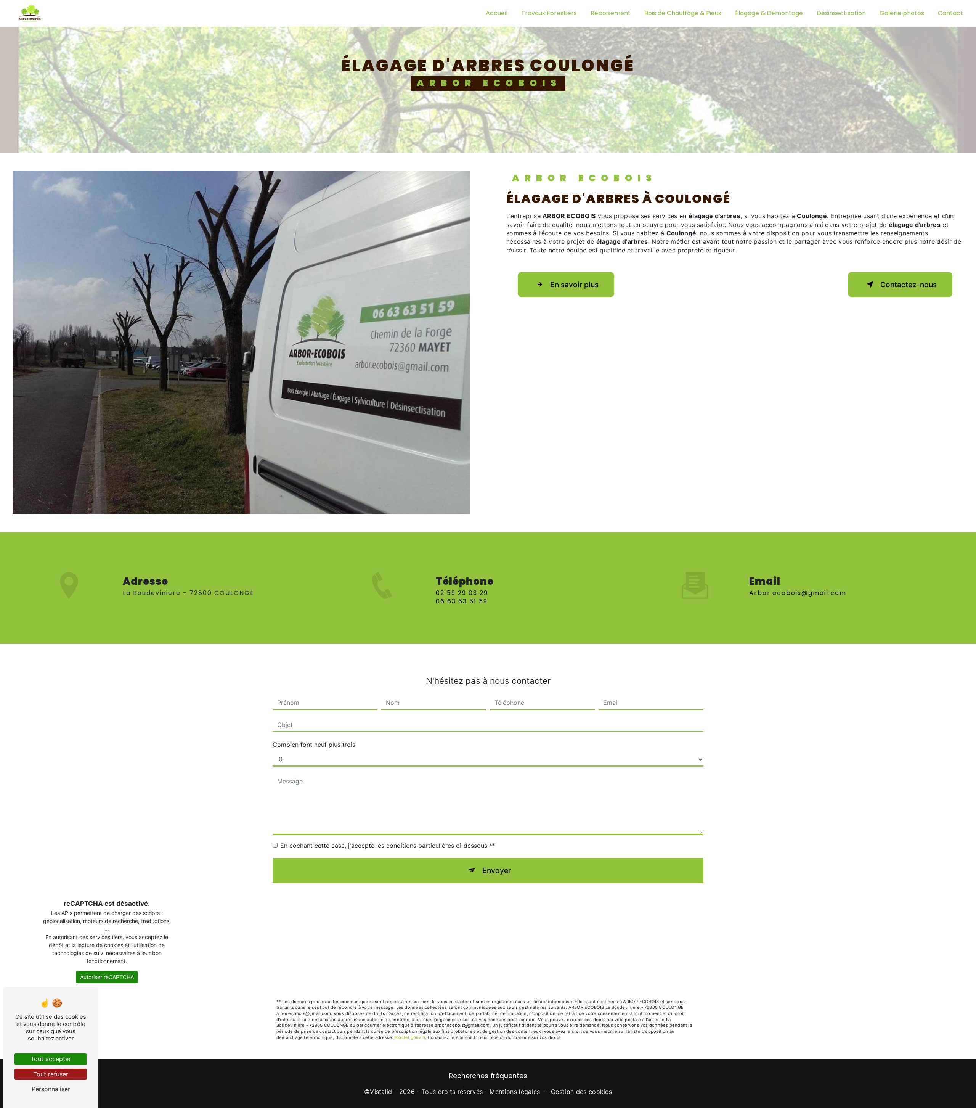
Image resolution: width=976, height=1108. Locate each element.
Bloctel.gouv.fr (410, 1037)
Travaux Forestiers (549, 13)
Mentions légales (515, 1091)
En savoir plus (574, 284)
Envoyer (496, 870)
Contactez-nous (908, 284)
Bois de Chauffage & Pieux (682, 13)
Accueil (496, 13)
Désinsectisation (841, 13)
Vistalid (381, 1091)
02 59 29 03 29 (462, 593)
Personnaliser (51, 1089)
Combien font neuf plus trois (314, 744)
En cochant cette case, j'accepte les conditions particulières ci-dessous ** (387, 845)
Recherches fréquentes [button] (488, 1076)
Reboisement (611, 13)
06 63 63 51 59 (462, 601)
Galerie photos (902, 13)
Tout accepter (50, 1059)
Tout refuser (50, 1074)
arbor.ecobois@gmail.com (797, 593)
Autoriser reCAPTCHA (107, 977)
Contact (950, 13)
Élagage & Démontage (769, 13)
